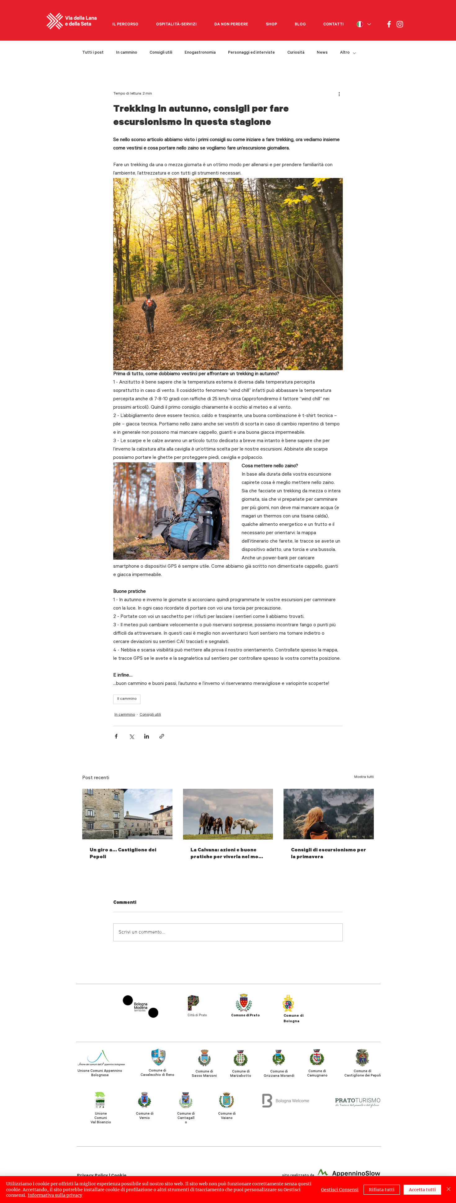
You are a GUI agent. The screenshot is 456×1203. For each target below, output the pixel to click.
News (322, 53)
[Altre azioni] (339, 94)
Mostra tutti (364, 777)
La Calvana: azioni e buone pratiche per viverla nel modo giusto (227, 854)
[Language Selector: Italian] (363, 24)
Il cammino (126, 699)
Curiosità (295, 53)
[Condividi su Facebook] (116, 736)
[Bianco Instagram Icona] (400, 24)
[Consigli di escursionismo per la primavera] (329, 814)
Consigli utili (161, 53)
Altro (345, 53)
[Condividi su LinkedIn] (147, 736)
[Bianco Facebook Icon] (389, 24)
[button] (125, 22)
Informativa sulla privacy (55, 1195)
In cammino (126, 53)
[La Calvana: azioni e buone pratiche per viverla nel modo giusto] (228, 814)
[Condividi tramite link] (162, 736)
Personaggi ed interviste (251, 53)
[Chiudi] (448, 1189)
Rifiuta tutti (382, 1189)
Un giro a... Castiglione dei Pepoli (123, 854)
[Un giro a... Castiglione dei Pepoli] (127, 814)
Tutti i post (93, 53)
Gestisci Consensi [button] (340, 1189)
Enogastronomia (200, 53)
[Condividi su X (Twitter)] (131, 736)
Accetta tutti (422, 1189)
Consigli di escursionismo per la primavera (328, 854)
